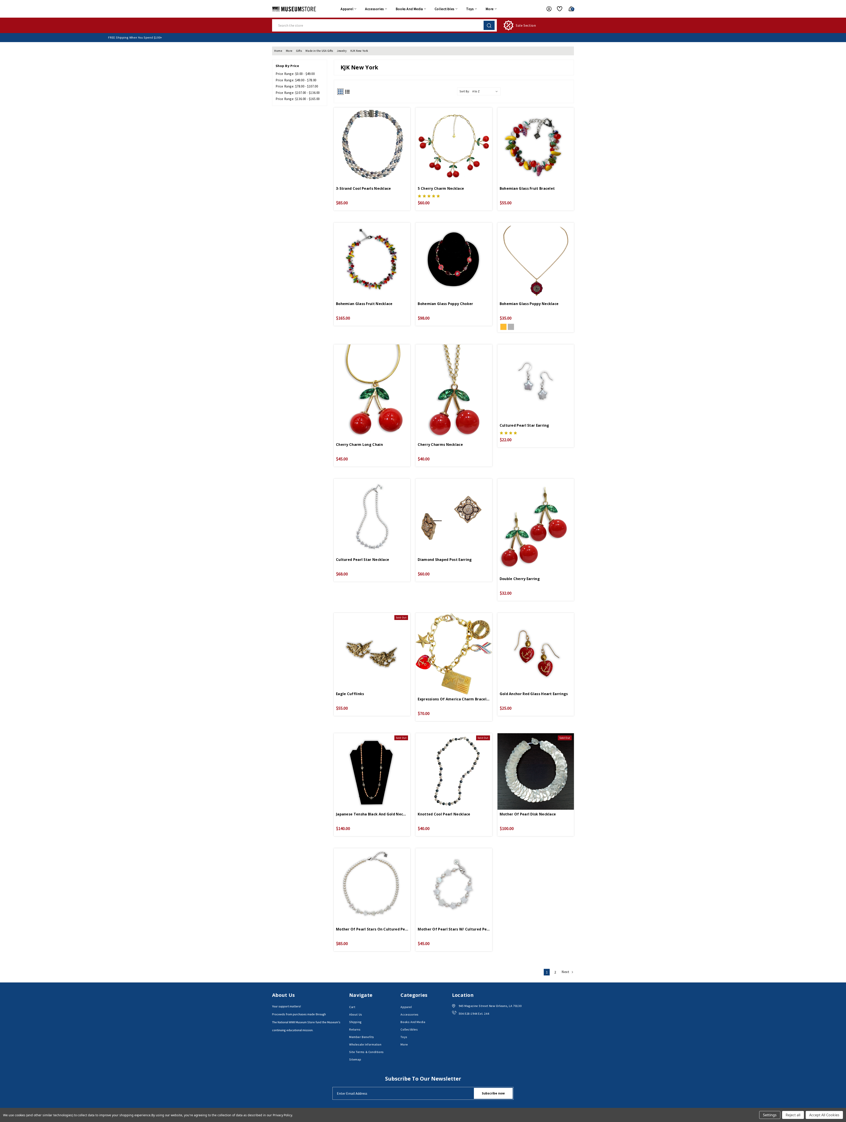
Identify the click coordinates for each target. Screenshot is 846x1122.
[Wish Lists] (558, 8)
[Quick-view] (372, 139)
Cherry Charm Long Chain (359, 444)
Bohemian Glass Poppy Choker (445, 303)
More (490, 9)
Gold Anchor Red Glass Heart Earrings (534, 693)
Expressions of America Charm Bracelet (454, 699)
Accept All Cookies (824, 1115)
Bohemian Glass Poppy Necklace (529, 303)
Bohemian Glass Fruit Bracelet (527, 188)
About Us (355, 1014)
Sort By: (465, 91)
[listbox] (486, 91)
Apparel (347, 9)
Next (566, 971)
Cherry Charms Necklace (440, 444)
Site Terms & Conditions (366, 1052)
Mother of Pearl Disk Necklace (528, 814)
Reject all (793, 1115)
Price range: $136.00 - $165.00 (298, 99)
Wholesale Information (365, 1044)
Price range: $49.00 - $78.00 (296, 80)
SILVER (511, 327)
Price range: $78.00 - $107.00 (297, 86)
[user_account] (547, 8)
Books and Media (409, 9)
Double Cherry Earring (520, 578)
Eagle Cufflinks (350, 693)
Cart (352, 1007)
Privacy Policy (282, 1115)
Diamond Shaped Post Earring (445, 559)
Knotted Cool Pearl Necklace (444, 814)
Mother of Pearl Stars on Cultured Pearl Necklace (372, 929)
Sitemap (355, 1059)
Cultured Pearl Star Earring (524, 425)
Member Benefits (361, 1037)
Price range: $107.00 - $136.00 (298, 93)
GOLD (503, 327)
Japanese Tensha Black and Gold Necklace (372, 814)
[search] (489, 25)
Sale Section (526, 25)
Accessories (374, 9)
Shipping (355, 1022)
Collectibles (445, 9)
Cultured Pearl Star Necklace (362, 559)
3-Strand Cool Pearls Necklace (363, 188)
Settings (770, 1115)
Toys (470, 9)
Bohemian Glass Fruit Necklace (364, 303)
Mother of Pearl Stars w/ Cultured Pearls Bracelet (454, 929)
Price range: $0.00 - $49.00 (295, 74)
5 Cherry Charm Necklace (441, 188)
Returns (354, 1029)
